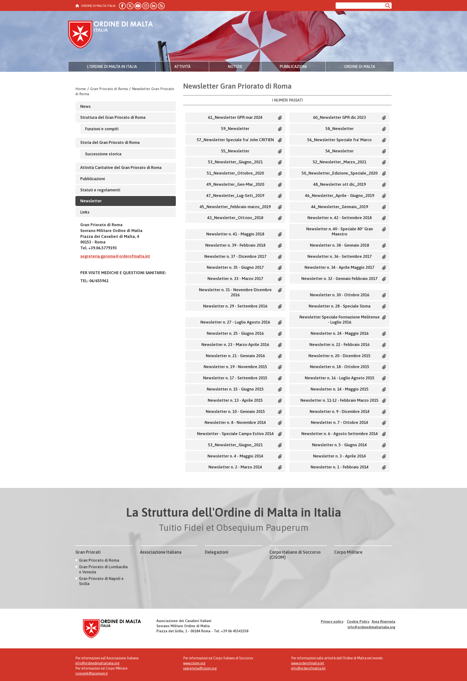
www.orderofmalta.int (307, 663)
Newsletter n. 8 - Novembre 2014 (235, 422)
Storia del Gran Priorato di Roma (110, 142)
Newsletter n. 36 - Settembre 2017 (339, 256)
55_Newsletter (235, 151)
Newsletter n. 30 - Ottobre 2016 (339, 294)
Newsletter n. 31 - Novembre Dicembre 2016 (235, 292)
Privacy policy (332, 621)
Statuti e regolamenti (100, 189)
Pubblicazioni (293, 66)
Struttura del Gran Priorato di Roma (112, 117)
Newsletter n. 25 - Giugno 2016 (235, 333)
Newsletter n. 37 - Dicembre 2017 (235, 256)
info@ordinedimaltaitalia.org (371, 627)
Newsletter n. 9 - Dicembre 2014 (339, 411)
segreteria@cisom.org (200, 668)
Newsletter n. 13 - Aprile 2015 (235, 400)
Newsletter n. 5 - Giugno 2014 (339, 444)
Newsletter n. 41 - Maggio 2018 (235, 234)
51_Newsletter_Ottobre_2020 (235, 173)
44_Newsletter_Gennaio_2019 (339, 206)
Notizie (235, 66)
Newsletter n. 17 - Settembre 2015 (235, 377)
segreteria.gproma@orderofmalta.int (115, 256)
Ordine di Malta (359, 66)
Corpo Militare (348, 552)
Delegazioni (216, 552)
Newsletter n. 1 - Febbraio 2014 (339, 467)
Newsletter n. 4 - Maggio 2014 (235, 456)
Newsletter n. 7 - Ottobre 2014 (339, 422)
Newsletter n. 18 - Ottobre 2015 (339, 366)
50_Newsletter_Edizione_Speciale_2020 (339, 173)
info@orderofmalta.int (308, 668)
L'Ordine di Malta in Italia (112, 66)
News (85, 106)
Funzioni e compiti (101, 128)
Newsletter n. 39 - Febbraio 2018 (235, 245)
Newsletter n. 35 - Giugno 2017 (235, 267)
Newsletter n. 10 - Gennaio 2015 (235, 411)
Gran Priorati (88, 552)
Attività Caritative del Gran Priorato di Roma (121, 167)
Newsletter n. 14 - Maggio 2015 (339, 389)
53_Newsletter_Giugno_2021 (235, 161)
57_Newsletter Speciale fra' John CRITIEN (235, 139)
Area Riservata (383, 621)
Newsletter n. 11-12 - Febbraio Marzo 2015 (339, 400)
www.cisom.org (194, 663)
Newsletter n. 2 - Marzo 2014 (235, 467)
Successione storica (103, 153)
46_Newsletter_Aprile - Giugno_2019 (339, 195)
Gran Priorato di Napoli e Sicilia (101, 581)
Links (85, 212)
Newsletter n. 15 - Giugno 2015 (235, 389)
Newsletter (91, 200)
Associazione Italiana (160, 552)
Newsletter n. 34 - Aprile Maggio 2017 (339, 267)
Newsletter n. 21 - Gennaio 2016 (235, 355)
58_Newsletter (339, 128)
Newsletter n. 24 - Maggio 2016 (339, 333)
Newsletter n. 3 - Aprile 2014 (339, 456)
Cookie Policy (358, 621)
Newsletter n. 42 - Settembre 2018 (339, 217)
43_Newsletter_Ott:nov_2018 (235, 217)
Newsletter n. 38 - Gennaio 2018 (339, 245)
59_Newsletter (235, 128)
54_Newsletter (339, 151)
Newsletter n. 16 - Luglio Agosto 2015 (339, 377)
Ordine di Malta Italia (110, 35)
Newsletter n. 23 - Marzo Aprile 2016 (235, 344)
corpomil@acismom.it (91, 673)
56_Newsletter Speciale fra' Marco (339, 139)
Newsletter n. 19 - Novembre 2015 (235, 366)
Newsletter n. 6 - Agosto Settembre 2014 (339, 433)
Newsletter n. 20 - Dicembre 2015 (339, 355)
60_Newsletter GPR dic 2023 (339, 117)
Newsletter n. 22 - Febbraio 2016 (339, 344)
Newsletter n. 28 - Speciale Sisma (339, 306)
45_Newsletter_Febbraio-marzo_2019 (235, 206)
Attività (182, 66)
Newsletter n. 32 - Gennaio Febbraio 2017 (339, 278)
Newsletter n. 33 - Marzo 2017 (235, 278)
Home (80, 89)
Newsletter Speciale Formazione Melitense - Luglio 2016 (339, 320)
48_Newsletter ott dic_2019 (339, 184)
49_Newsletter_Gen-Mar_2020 (235, 184)
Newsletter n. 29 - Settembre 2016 (235, 306)
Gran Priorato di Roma (109, 89)
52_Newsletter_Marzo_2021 (339, 161)
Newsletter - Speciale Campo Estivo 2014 (235, 433)
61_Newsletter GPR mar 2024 (235, 117)
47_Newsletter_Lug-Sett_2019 (235, 195)
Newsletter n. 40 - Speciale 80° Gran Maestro (339, 231)
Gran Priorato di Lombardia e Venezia (103, 569)
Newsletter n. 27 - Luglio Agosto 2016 (235, 322)
